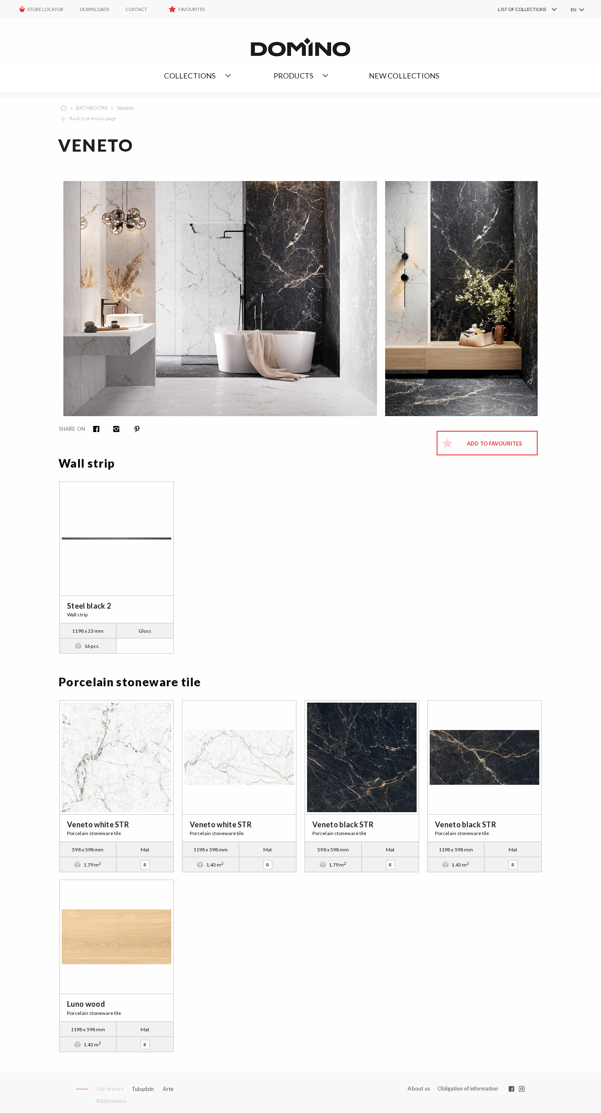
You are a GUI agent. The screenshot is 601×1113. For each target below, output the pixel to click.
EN (573, 9)
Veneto (125, 108)
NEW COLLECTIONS (404, 76)
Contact (136, 9)
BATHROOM (91, 108)
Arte (168, 1089)
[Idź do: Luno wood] (116, 937)
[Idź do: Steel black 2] (116, 539)
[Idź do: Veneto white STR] (116, 757)
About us (419, 1088)
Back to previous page (93, 118)
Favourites (191, 9)
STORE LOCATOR (45, 9)
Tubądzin (143, 1089)
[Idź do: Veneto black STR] (362, 757)
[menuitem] (515, 9)
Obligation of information (467, 1088)
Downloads (94, 9)
